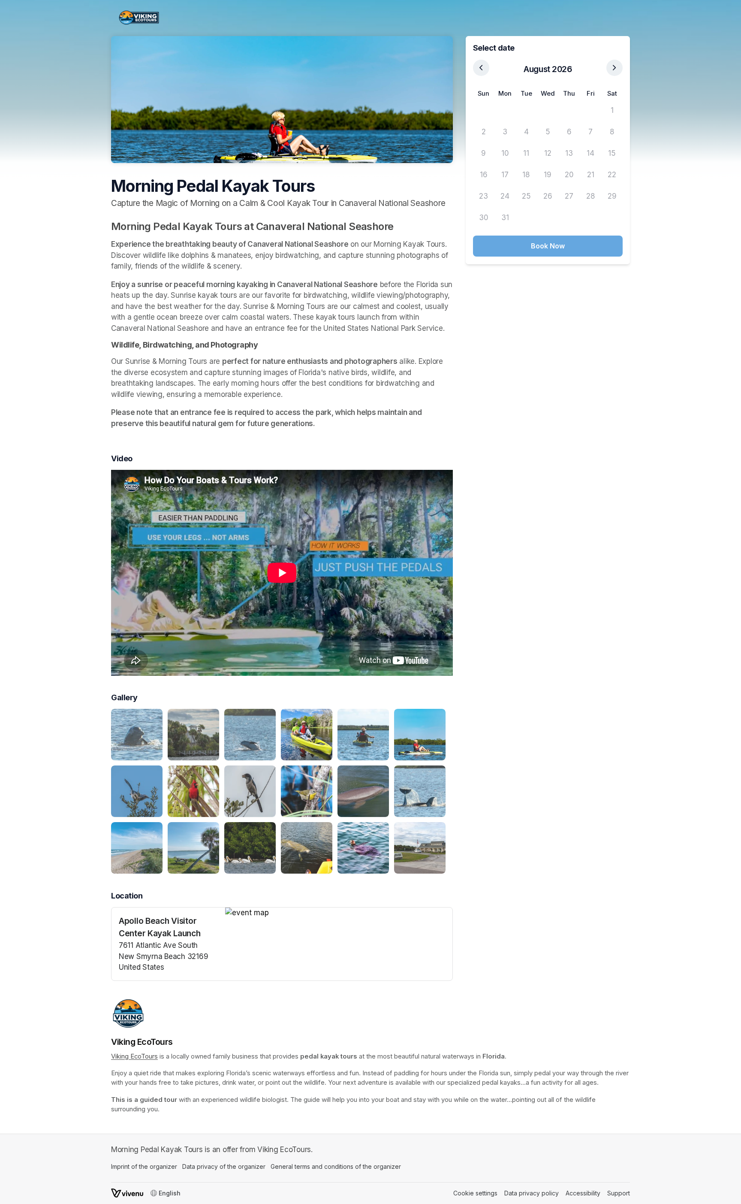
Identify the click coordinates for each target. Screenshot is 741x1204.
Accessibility (583, 1193)
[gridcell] (483, 110)
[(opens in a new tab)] (338, 913)
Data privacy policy (531, 1193)
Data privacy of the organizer (223, 1166)
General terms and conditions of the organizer (336, 1166)
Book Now (548, 246)
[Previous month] (481, 68)
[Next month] (614, 68)
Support (618, 1193)
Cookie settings (475, 1193)
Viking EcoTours (134, 1056)
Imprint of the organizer (144, 1166)
